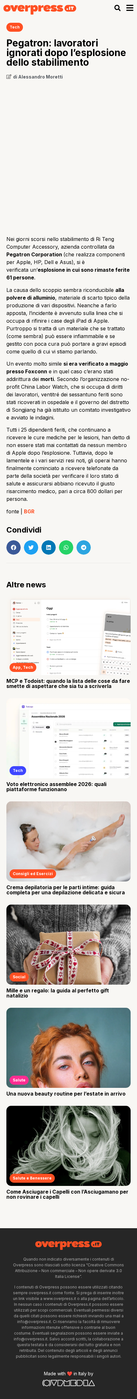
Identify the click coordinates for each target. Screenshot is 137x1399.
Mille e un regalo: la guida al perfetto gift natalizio (57, 993)
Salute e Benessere (32, 1178)
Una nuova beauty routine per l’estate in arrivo (66, 1093)
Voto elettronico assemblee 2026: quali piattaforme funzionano (56, 786)
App (17, 667)
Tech (15, 27)
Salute (19, 1080)
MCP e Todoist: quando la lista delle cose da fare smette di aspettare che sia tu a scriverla (68, 683)
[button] (117, 8)
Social (19, 976)
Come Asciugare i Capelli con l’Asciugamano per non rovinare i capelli (67, 1194)
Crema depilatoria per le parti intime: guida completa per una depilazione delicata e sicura (65, 890)
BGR (29, 511)
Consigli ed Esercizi (33, 873)
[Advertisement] (68, 155)
